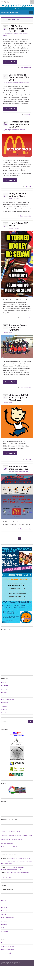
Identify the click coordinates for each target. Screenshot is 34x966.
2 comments (27, 114)
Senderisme (4, 713)
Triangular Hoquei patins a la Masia (17, 194)
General (20, 33)
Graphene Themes (13, 963)
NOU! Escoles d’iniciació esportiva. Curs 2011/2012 (18, 28)
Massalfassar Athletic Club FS (10, 12)
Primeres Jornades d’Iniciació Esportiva (18, 467)
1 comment (28, 186)
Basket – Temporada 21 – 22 (9, 847)
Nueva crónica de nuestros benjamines (18, 872)
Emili (5, 33)
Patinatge (5, 35)
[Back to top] (30, 962)
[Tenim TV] (8, 1)
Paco (11, 198)
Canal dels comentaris (7, 949)
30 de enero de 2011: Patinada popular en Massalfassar (18, 397)
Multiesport (25, 33)
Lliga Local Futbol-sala (7, 699)
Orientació (4, 706)
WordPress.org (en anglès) (8, 953)
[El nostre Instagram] (5, 1)
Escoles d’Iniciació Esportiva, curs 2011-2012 (19, 77)
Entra (2, 943)
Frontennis (4, 689)
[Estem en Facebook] (2, 1)
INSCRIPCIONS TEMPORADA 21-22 (12, 839)
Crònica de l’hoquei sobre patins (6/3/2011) (18, 327)
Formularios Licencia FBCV (8, 843)
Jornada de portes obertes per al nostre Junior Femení (16, 835)
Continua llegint (10, 61)
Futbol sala (15, 33)
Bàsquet (10, 33)
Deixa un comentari (25, 67)
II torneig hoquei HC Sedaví (18, 224)
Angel (5, 129)
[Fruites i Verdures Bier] (17, 774)
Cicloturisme (16, 129)
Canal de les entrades (7, 946)
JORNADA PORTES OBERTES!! (10, 831)
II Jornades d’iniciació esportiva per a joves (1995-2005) (19, 124)
